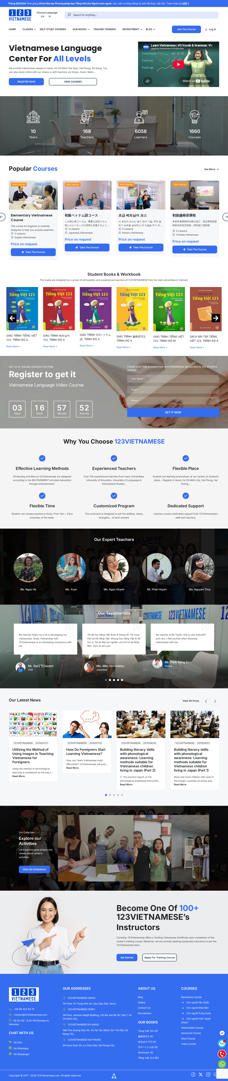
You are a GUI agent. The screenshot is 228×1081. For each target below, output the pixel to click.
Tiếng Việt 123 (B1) (148, 1057)
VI (49, 16)
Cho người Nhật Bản (197, 1007)
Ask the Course (186, 29)
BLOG (149, 29)
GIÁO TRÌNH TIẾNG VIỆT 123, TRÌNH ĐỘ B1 (132, 339)
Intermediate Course (192, 1027)
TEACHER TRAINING (104, 29)
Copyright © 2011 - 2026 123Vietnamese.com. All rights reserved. (45, 1075)
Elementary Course (191, 997)
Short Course (188, 1038)
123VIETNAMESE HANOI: (82, 997)
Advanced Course (191, 1033)
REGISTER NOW (26, 81)
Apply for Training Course (159, 957)
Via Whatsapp (21, 1048)
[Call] (222, 1054)
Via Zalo (17, 1042)
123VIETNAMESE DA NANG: (83, 1024)
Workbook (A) (145, 1052)
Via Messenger (21, 1054)
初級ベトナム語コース (81, 215)
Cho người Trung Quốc (198, 1013)
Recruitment (144, 1013)
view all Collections (34, 869)
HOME (12, 29)
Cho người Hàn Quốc (197, 1002)
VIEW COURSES (73, 81)
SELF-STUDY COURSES (53, 29)
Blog (140, 997)
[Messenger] (222, 1033)
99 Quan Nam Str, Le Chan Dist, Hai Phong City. (89, 1045)
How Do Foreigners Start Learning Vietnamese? (85, 752)
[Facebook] (193, 1075)
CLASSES (28, 29)
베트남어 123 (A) (147, 1041)
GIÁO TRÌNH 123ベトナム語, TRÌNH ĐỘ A (58, 337)
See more (209, 169)
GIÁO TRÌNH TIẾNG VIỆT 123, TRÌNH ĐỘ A (205, 338)
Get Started (127, 957)
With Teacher (19, 184)
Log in (212, 29)
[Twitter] (201, 1075)
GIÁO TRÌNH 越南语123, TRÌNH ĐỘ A (94, 338)
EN (42, 16)
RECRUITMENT (131, 29)
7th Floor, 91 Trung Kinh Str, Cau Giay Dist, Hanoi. (89, 1003)
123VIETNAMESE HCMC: (81, 1009)
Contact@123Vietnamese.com (30, 1014)
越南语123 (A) (145, 1036)
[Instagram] (208, 1075)
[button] (12, 318)
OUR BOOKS (80, 29)
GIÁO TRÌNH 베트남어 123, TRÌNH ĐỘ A (19, 338)
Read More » (13, 346)
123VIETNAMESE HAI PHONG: (84, 1039)
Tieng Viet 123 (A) (148, 1030)
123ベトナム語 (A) (148, 1047)
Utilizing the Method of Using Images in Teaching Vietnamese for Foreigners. (33, 756)
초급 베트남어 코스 (133, 215)
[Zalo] (222, 1043)
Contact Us (144, 1007)
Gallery (142, 1002)
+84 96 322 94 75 (24, 1009)
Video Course (188, 1043)
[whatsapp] (222, 1064)
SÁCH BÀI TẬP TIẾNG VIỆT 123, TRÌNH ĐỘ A (167, 339)
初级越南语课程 (184, 215)
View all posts (191, 700)
